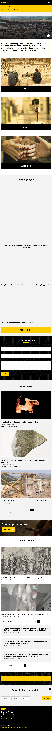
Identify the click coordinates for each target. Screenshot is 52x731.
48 (29, 510)
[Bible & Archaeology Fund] (26, 149)
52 (44, 510)
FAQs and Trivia (26, 540)
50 (36, 510)
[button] (49, 2)
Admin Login (6, 722)
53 (48, 510)
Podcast (25, 127)
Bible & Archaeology (9, 9)
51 (40, 510)
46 (21, 510)
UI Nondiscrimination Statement (14, 727)
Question (3, 360)
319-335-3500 (7, 719)
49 (32, 510)
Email (2, 353)
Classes (25, 89)
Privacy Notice (4, 727)
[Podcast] (26, 111)
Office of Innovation (6, 6)
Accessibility (24, 727)
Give (25, 678)
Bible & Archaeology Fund (25, 166)
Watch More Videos (25, 330)
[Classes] (26, 72)
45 (17, 510)
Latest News (26, 386)
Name (2, 346)
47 (25, 510)
